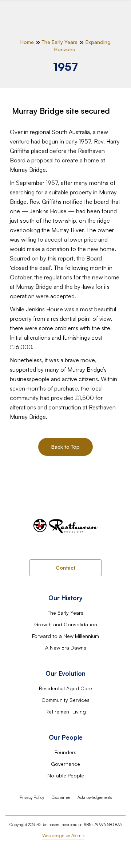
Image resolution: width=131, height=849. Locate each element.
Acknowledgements (95, 797)
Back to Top (65, 447)
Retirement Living (65, 711)
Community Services (65, 700)
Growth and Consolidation (65, 624)
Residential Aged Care (65, 688)
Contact (65, 568)
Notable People (65, 775)
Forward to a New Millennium (65, 636)
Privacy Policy (32, 797)
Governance (65, 764)
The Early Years (65, 613)
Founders (65, 752)
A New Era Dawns (65, 647)
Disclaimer (60, 797)
